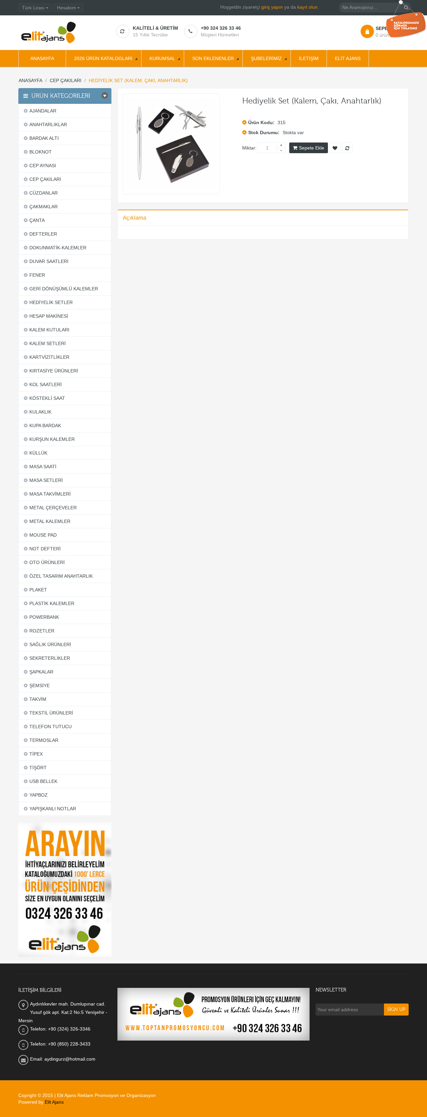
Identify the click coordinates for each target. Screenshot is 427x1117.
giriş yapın (272, 7)
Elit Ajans (54, 1102)
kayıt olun (307, 7)
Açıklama (134, 218)
